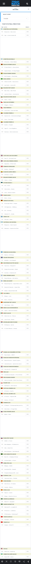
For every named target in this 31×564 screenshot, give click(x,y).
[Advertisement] (15, 47)
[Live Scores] (19, 561)
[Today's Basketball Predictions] (15, 561)
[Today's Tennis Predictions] (10, 561)
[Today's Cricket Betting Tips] (6, 561)
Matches (15, 9)
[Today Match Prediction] (15, 3)
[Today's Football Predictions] (2, 561)
